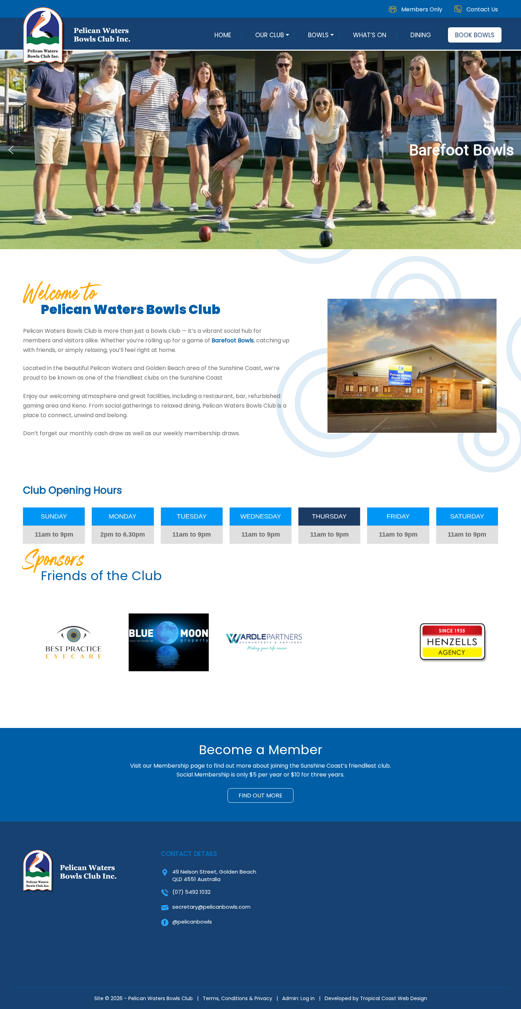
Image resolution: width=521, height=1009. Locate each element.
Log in (308, 998)
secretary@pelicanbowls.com (211, 906)
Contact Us (482, 9)
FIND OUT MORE (260, 795)
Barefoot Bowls (233, 340)
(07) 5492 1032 (191, 892)
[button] (260, 150)
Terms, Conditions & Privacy (237, 998)
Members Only (421, 9)
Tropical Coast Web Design (393, 998)
